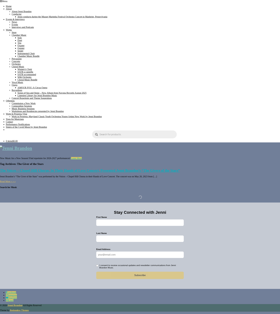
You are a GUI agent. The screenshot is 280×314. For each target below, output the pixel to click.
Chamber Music (19, 35)
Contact (9, 122)
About (9, 9)
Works (9, 30)
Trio (19, 43)
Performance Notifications (18, 124)
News (14, 22)
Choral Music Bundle (27, 79)
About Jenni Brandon (22, 11)
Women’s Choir (25, 69)
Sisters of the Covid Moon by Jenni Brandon (26, 127)
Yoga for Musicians (15, 119)
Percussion (17, 58)
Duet (20, 40)
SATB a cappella (25, 72)
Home (9, 6)
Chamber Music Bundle (29, 56)
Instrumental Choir (26, 53)
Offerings (10, 101)
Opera (14, 85)
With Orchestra (24, 77)
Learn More (76, 158)
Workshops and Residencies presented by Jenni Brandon (38, 111)
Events (15, 24)
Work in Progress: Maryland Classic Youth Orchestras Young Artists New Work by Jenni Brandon (57, 116)
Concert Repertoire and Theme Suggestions (32, 98)
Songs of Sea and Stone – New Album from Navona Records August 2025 (52, 93)
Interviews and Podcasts (23, 27)
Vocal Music (17, 82)
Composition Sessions (22, 106)
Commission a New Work (24, 103)
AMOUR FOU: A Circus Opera (32, 87)
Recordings (17, 90)
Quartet (21, 45)
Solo (20, 37)
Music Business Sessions (23, 108)
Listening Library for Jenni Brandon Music (37, 95)
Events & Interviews (15, 19)
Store (14, 32)
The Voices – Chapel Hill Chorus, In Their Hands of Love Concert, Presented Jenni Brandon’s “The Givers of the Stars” (90, 170)
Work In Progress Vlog (16, 114)
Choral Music (18, 66)
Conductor (16, 14)
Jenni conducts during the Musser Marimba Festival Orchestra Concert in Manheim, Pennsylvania (62, 16)
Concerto (16, 61)
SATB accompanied (27, 74)
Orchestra (16, 64)
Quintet (21, 48)
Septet (20, 51)
